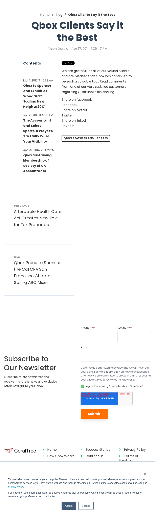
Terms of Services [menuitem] (128, 458)
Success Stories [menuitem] (98, 449)
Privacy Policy (15, 486)
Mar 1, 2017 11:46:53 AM (38, 80)
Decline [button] (86, 505)
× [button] (145, 472)
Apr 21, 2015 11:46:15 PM (38, 115)
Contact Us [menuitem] (95, 456)
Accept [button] (68, 505)
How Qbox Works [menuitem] (60, 456)
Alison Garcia (57, 48)
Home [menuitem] (52, 449)
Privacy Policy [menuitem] (135, 449)
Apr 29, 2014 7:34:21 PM (38, 150)
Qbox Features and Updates (86, 138)
